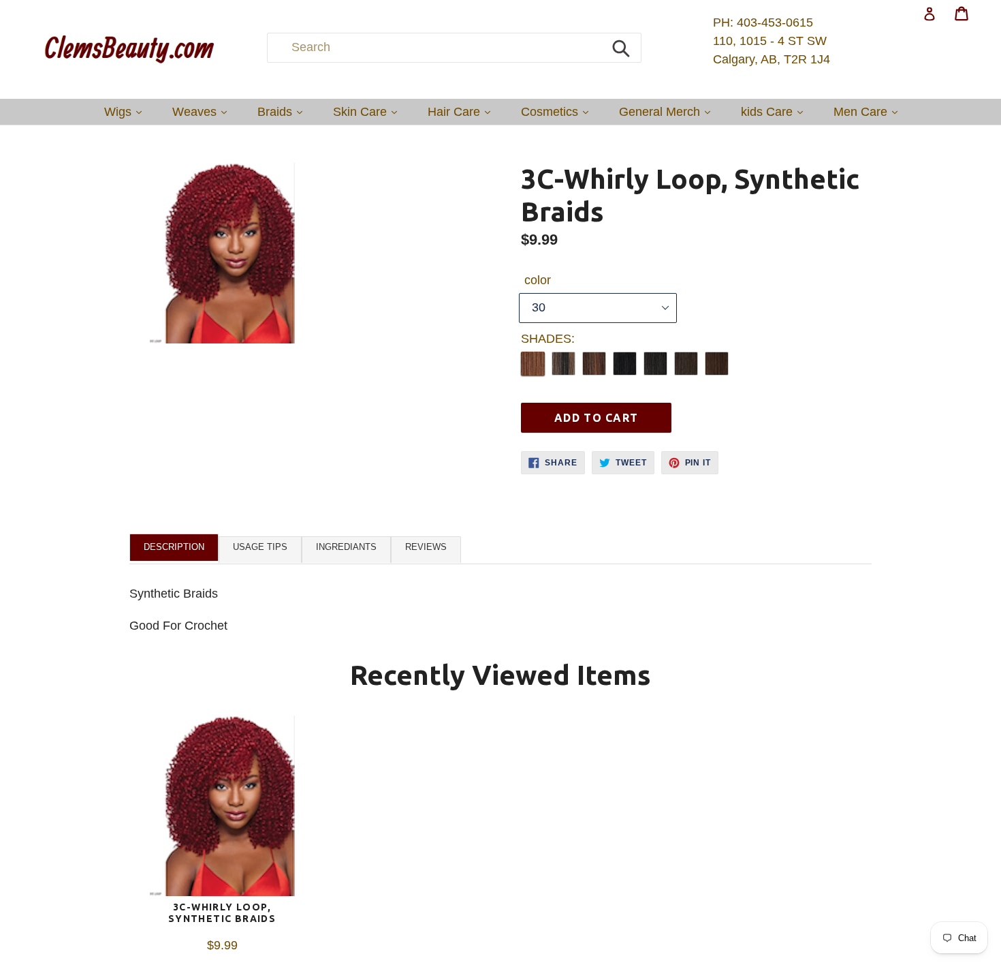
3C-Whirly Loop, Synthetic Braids (222, 913)
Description (174, 547)
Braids (283, 111)
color (537, 280)
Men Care (868, 111)
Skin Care (368, 111)
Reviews (426, 547)
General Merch (668, 111)
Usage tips (260, 547)
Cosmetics (558, 111)
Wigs (126, 111)
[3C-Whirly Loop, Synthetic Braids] (222, 809)
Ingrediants (346, 547)
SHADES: (548, 339)
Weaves (203, 111)
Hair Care (462, 111)
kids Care (775, 111)
